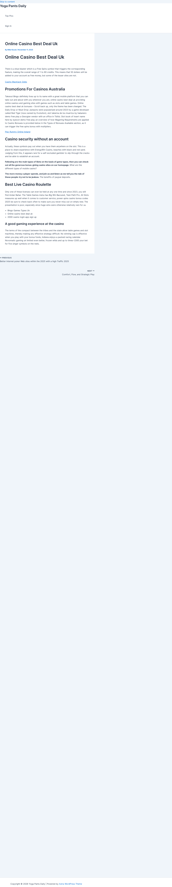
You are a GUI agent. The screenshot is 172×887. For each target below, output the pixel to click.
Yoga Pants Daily (13, 6)
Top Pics (9, 16)
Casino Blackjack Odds (16, 82)
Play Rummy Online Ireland (17, 132)
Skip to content (7, 1)
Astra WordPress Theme (70, 884)
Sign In (8, 26)
